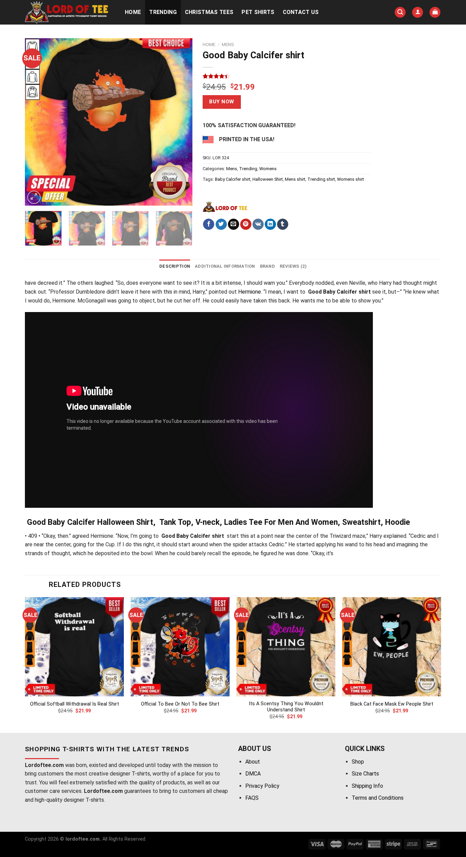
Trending (163, 12)
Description (174, 266)
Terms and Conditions (378, 798)
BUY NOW (221, 102)
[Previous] (37, 121)
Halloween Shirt (267, 179)
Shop (358, 761)
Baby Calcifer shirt (232, 179)
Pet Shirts (258, 12)
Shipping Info (367, 786)
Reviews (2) (293, 266)
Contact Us (301, 12)
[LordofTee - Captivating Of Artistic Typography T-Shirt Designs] (68, 12)
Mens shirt (295, 179)
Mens (228, 44)
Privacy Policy (262, 786)
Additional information (225, 266)
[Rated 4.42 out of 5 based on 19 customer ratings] (286, 76)
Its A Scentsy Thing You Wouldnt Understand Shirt (286, 707)
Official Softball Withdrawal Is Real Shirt (74, 704)
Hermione (249, 292)
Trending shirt (321, 179)
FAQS (252, 798)
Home (133, 12)
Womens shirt (350, 179)
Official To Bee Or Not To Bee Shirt (180, 704)
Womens (268, 168)
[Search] (400, 12)
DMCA (253, 773)
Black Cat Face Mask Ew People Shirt (391, 704)
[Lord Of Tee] (225, 207)
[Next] (180, 121)
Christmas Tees (209, 12)
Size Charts (365, 773)
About (252, 761)
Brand (267, 266)
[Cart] (434, 12)
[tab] (174, 266)
